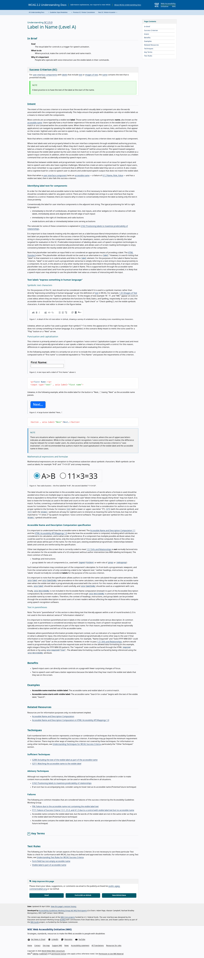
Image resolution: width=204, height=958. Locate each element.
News (66, 945)
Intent (146, 34)
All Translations (98, 945)
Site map (46, 945)
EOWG (62, 920)
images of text (91, 75)
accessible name (34, 123)
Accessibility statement (80, 945)
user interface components (45, 75)
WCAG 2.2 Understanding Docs (47, 5)
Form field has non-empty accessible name (51, 861)
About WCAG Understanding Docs (127, 5)
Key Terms (148, 52)
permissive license (58, 954)
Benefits (147, 38)
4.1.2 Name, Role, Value (112, 175)
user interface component (55, 175)
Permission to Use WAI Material (111, 954)
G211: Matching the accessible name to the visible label (56, 764)
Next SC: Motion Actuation (107, 12)
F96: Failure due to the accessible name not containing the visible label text (65, 806)
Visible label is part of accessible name (49, 865)
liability (35, 954)
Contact (37, 945)
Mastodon (68, 939)
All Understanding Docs (36, 12)
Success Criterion (151, 30)
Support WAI (57, 945)
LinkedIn (54, 939)
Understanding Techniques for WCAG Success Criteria (77, 744)
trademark (43, 954)
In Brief (147, 26)
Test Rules (148, 56)
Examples (148, 41)
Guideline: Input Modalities (59, 12)
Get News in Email (38, 939)
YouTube (82, 939)
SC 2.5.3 (48, 22)
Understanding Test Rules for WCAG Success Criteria (60, 857)
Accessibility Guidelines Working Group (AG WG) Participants (63, 911)
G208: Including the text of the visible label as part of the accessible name (65, 760)
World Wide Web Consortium (53, 951)
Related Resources (151, 45)
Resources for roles (113, 945)
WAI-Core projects (68, 917)
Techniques (148, 49)
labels (64, 75)
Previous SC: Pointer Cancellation (84, 12)
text (80, 75)
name (104, 75)
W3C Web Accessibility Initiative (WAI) (49, 929)
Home (29, 945)
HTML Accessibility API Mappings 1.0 (51, 533)
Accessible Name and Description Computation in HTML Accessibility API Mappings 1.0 (70, 720)
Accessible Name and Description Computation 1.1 (112, 531)
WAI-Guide (34, 922)
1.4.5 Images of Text (128, 293)
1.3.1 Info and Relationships (99, 549)
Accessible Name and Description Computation (53, 716)
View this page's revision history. (63, 906)
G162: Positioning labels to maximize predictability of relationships (61, 783)
